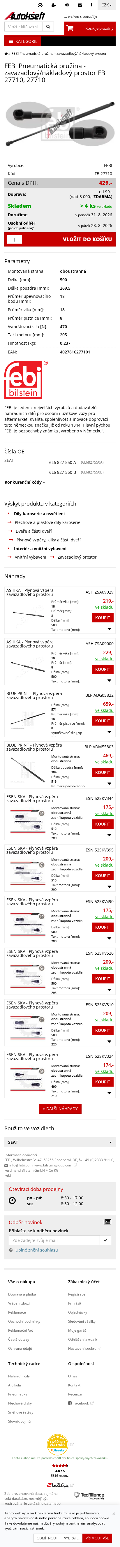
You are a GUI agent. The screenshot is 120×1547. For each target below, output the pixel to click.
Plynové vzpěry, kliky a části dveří (49, 540)
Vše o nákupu (21, 1281)
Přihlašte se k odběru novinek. (39, 1230)
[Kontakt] (80, 5)
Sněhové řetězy (20, 1412)
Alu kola (14, 1385)
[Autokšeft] (6, 53)
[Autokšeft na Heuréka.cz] (60, 1444)
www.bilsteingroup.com (53, 1165)
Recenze (75, 1394)
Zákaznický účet (84, 1281)
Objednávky (77, 1312)
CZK (105, 5)
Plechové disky (20, 1403)
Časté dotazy (18, 1339)
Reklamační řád (20, 1330)
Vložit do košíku (87, 239)
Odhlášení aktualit (82, 1339)
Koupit (102, 617)
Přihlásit (74, 1303)
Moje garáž (77, 1330)
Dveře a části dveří (34, 531)
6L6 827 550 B (62, 472)
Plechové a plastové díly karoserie (47, 522)
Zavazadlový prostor (77, 557)
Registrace (76, 1294)
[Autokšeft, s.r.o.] (24, 16)
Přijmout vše (97, 1538)
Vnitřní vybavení (30, 557)
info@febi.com (21, 1165)
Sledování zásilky (82, 1321)
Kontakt (74, 1385)
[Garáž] (41, 5)
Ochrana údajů (20, 1348)
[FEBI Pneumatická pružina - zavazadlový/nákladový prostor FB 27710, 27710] (60, 123)
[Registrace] (54, 5)
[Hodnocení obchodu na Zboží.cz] (60, 1485)
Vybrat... (72, 1538)
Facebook (81, 1403)
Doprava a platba (22, 1294)
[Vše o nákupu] (92, 5)
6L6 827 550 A (62, 462)
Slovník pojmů (19, 1421)
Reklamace (17, 1312)
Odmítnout (47, 1538)
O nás (72, 1376)
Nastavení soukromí (84, 1348)
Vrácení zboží (19, 1303)
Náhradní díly (19, 1376)
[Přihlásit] (67, 5)
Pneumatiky (17, 1394)
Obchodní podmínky (24, 1321)
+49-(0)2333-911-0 (98, 1159)
